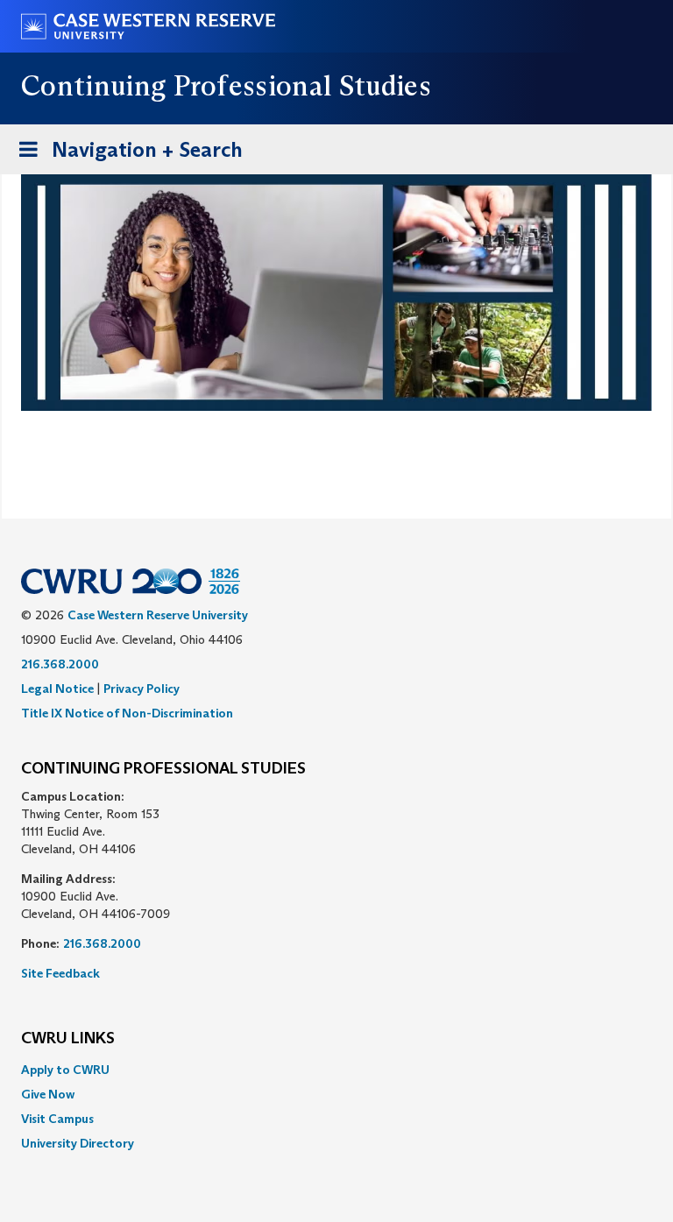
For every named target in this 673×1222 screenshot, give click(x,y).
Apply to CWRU (65, 1069)
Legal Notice (57, 688)
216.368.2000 (60, 664)
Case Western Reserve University (157, 615)
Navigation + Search (125, 155)
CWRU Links (68, 1039)
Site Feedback (60, 973)
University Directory (77, 1143)
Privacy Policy (141, 688)
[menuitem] (336, 1069)
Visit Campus (57, 1119)
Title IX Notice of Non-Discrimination (127, 713)
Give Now (47, 1094)
